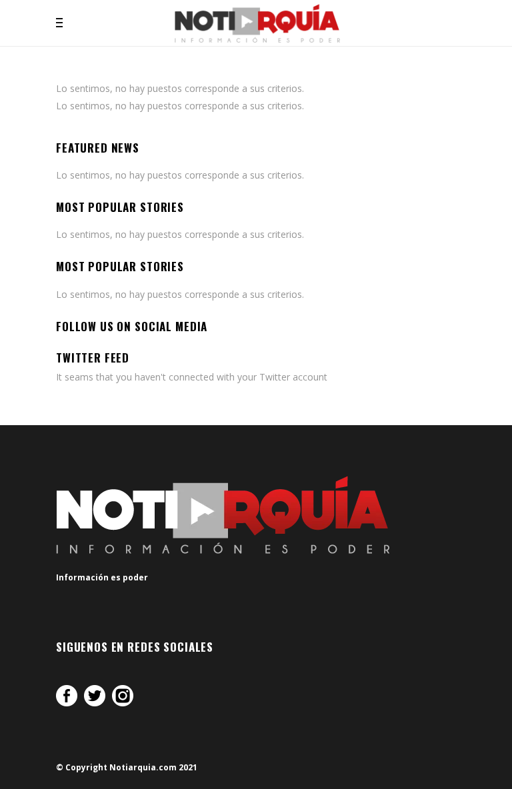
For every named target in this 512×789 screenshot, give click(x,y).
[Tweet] (94, 695)
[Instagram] (122, 695)
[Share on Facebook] (66, 695)
